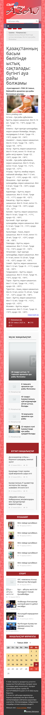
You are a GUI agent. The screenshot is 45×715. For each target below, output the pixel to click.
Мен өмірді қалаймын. (28, 533)
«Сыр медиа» (21, 708)
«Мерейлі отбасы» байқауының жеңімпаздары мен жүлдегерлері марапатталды (21, 500)
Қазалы (22, 12)
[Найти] (37, 21)
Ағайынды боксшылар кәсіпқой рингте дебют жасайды (28, 603)
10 (9, 660)
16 (36, 660)
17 (9, 664)
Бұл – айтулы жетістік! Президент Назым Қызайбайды (27, 591)
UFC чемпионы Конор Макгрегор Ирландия (27, 580)
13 (21, 660)
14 (26, 660)
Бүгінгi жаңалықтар (22, 451)
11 (13, 660)
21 (26, 664)
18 (13, 664)
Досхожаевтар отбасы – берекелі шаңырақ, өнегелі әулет (21, 459)
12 (17, 660)
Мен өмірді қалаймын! (28, 553)
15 (31, 660)
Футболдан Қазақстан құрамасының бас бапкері (27, 626)
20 (21, 664)
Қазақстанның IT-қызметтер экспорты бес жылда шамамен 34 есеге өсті (21, 485)
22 (31, 664)
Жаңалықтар (16, 319)
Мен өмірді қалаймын (27, 523)
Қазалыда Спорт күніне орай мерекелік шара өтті (20, 472)
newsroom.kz (33, 315)
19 (17, 664)
